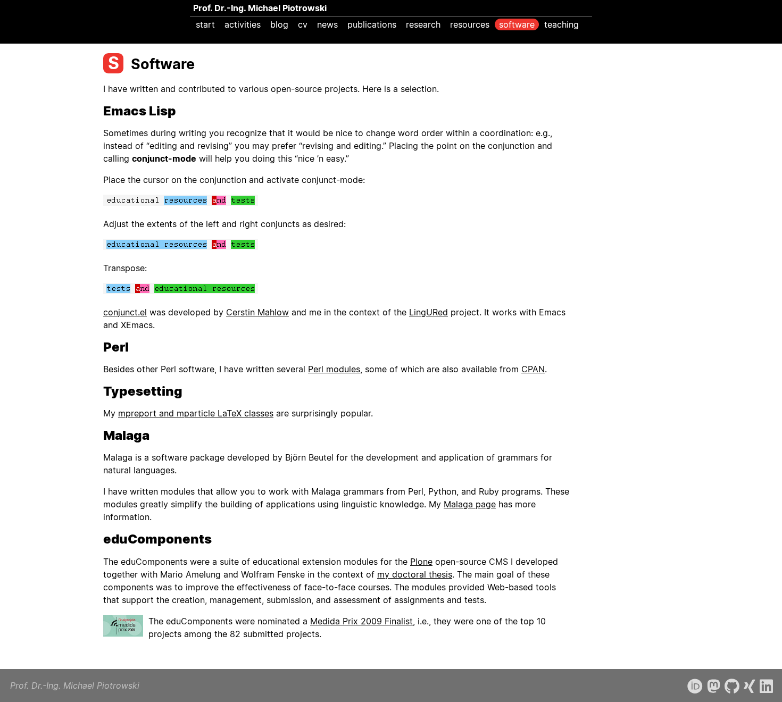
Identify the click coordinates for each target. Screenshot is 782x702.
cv (302, 24)
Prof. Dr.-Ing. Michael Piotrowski (260, 8)
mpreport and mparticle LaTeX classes (195, 413)
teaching (561, 24)
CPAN (533, 369)
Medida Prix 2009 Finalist (361, 621)
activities (242, 24)
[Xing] (749, 686)
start (205, 24)
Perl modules (334, 369)
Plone (421, 561)
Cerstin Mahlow (257, 312)
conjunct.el (125, 312)
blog (279, 24)
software (517, 24)
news (327, 24)
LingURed (428, 312)
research (423, 24)
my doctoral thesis (414, 574)
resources (469, 24)
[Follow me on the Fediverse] (713, 686)
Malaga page (470, 504)
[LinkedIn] (766, 686)
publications (371, 24)
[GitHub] (732, 686)
